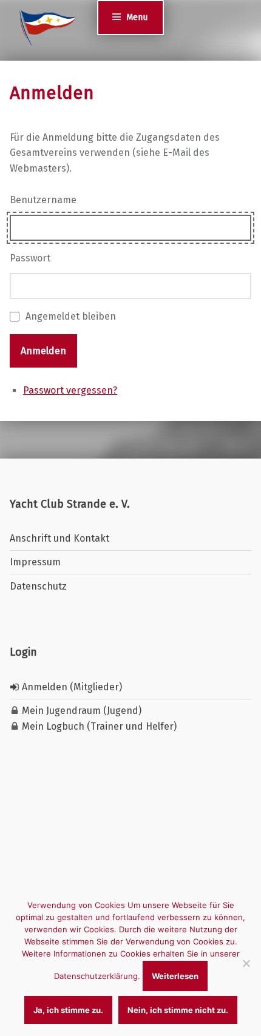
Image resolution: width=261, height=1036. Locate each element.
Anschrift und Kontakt (59, 538)
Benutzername (43, 200)
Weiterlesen (175, 976)
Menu (137, 17)
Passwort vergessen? (70, 390)
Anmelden (43, 351)
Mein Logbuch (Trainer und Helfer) (98, 726)
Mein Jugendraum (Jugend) (80, 710)
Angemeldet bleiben (70, 316)
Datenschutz (38, 586)
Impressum (35, 562)
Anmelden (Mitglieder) (70, 687)
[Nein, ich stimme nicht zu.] (246, 963)
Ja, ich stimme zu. (68, 1010)
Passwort (30, 258)
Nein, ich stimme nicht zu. (177, 1010)
